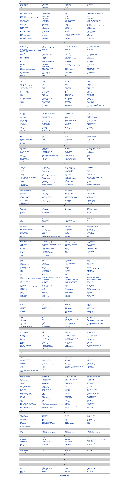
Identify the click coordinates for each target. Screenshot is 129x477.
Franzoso (89, 156)
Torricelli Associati (68, 420)
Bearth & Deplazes (69, 55)
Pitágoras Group (23, 342)
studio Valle (67, 407)
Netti (66, 305)
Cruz (21, 106)
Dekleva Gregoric (46, 116)
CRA (21, 105)
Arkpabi (21, 32)
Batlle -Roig (44, 53)
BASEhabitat (44, 51)
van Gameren (23, 439)
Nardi (88, 302)
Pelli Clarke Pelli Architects (70, 335)
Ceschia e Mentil (45, 91)
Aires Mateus (45, 18)
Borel (21, 66)
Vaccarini (22, 437)
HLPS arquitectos (46, 198)
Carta (43, 87)
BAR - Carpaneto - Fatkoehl (48, 47)
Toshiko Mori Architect (47, 422)
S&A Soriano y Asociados (25, 376)
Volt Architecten (68, 444)
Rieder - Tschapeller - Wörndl (93, 361)
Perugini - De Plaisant (46, 336)
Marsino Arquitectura (46, 268)
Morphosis (44, 292)
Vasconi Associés (23, 441)
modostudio (67, 286)
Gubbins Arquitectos (69, 184)
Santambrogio (45, 380)
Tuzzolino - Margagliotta (25, 426)
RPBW (88, 369)
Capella (66, 84)
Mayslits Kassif (90, 271)
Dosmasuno (89, 126)
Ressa (88, 360)
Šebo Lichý (89, 386)
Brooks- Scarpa (45, 71)
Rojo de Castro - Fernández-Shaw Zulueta (74, 366)
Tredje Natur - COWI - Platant (48, 423)
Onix (43, 320)
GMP (66, 175)
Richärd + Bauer (45, 361)
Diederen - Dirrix (23, 120)
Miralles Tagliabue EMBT (47, 285)
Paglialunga (44, 331)
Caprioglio (89, 84)
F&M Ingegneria (23, 148)
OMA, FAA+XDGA (23, 320)
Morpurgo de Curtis (69, 292)
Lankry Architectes (91, 244)
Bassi (88, 51)
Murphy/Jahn (67, 296)
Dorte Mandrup (45, 126)
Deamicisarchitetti (91, 114)
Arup (88, 34)
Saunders (22, 383)
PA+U (21, 331)
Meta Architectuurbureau (25, 281)
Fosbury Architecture (69, 155)
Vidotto (43, 443)
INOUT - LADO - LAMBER (48, 211)
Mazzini (21, 273)
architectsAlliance (68, 28)
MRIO (66, 293)
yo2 (65, 461)
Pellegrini (44, 335)
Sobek (66, 394)
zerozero (22, 469)
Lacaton (21, 242)
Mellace (21, 277)
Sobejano (44, 394)
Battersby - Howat (91, 53)
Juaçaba (44, 221)
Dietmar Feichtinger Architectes (71, 120)
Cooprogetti (67, 101)
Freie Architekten (23, 158)
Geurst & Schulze (68, 171)
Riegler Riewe (23, 363)
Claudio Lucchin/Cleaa (47, 97)
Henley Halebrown (46, 194)
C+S (43, 80)
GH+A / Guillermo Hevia (70, 172)
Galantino (67, 165)
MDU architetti (23, 275)
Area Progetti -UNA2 (69, 30)
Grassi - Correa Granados (70, 178)
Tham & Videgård (91, 417)
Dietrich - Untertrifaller (91, 120)
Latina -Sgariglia (68, 245)
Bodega (66, 62)
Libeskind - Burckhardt (92, 248)
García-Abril (22, 168)
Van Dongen (67, 437)
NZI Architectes (90, 312)
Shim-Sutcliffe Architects (92, 389)
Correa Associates (46, 102)
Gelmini (21, 171)
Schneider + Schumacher (70, 384)
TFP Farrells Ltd (45, 417)
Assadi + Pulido (23, 37)
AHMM (88, 16)
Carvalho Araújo (90, 87)
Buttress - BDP (23, 75)
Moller (43, 288)
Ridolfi (66, 361)
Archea (21, 28)
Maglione (22, 263)
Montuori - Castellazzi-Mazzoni (93, 289)
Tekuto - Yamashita (91, 415)
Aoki (43, 27)
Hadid (43, 190)
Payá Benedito (45, 333)
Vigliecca (66, 443)
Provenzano (22, 348)
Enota (21, 140)
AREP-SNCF (67, 31)
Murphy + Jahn (45, 296)
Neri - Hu (89, 304)
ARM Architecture (46, 32)
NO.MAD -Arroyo (23, 311)
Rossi (43, 367)
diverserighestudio (46, 123)
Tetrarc (88, 416)
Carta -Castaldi (68, 87)
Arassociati (67, 27)
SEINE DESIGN (45, 387)
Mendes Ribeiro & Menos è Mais (71, 279)
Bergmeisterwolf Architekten (26, 60)
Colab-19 (22, 99)
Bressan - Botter (90, 69)
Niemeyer (44, 308)
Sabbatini (22, 377)
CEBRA (21, 89)
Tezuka (21, 417)
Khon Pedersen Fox (69, 230)
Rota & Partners (90, 367)
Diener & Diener (45, 120)
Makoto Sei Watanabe (24, 264)
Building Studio (45, 73)
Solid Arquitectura (68, 396)
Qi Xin (21, 352)
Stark (66, 400)
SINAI (43, 390)
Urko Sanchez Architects (70, 432)
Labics (66, 241)
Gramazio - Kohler (46, 178)
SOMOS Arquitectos (91, 396)
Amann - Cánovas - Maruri (92, 21)
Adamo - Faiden (45, 16)
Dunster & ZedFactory (69, 128)
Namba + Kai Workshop (25, 302)
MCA (21, 274)
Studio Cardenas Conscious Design (49, 404)
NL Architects (90, 309)
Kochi (43, 233)
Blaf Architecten (90, 61)
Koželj (43, 235)
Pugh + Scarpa (45, 348)
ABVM (43, 14)
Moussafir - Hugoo (24, 293)
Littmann (21, 251)
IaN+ (21, 208)
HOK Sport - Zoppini (24, 200)
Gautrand (89, 168)
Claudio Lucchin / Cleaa (25, 97)
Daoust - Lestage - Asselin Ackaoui (94, 111)
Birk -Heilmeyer (68, 61)
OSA (43, 323)
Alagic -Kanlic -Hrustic (24, 20)
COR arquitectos (90, 101)
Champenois (89, 91)
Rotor (21, 369)
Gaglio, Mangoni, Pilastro (47, 165)
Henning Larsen (68, 194)
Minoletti (89, 283)
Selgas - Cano (68, 387)
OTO (21, 324)
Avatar (43, 39)
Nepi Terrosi (67, 304)
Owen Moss (67, 326)
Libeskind (67, 248)
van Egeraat (89, 437)
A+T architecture (45, 12)
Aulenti (21, 39)
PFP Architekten (45, 338)
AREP (88, 30)
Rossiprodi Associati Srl (70, 367)
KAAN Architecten (23, 226)
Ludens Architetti (68, 254)
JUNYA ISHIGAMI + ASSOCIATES (72, 221)
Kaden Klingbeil (68, 226)
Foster (88, 155)
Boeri (88, 62)
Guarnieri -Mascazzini (47, 184)
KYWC (88, 236)
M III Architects (23, 260)
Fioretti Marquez (90, 152)
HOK (88, 198)
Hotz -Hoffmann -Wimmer (25, 203)
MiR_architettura (23, 285)
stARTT (21, 401)
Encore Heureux (90, 139)
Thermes (44, 419)
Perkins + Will (22, 336)
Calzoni (88, 81)
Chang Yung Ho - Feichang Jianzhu (27, 92)
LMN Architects (90, 251)
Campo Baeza (68, 82)
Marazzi (44, 267)
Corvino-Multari (90, 102)
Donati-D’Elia (22, 126)
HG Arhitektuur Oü (91, 197)
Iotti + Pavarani (45, 212)
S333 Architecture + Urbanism (71, 376)
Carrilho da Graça (91, 85)
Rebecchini (22, 360)
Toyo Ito (66, 422)
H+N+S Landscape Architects (26, 190)
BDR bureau (44, 55)
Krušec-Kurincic (90, 235)
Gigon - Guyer (68, 174)
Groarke (89, 181)
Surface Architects (91, 408)
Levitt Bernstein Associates (93, 247)
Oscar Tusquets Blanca (70, 323)
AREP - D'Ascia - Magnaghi (25, 31)
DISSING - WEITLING (24, 123)
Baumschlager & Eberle (47, 54)
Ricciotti (21, 361)
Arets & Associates (91, 31)
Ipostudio (89, 212)
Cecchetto (44, 89)
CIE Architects (68, 94)
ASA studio (44, 35)
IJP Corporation (23, 209)
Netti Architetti (90, 305)
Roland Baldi (89, 366)
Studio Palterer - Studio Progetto (71, 406)
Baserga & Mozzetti (69, 51)
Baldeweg (44, 46)
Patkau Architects (91, 332)
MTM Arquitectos (90, 293)
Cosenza (22, 104)
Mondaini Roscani (23, 289)
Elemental (67, 137)
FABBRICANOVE (46, 148)
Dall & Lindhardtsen (46, 111)
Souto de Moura (45, 397)
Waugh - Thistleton (24, 450)
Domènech (67, 124)
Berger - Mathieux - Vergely (70, 58)
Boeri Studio (22, 64)
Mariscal (89, 267)
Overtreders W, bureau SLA (26, 326)
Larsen (21, 245)
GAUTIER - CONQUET (70, 168)
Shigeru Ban (67, 389)
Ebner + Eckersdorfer (46, 135)
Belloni (88, 57)
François (66, 156)
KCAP (88, 227)
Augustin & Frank (91, 38)
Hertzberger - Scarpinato (25, 196)
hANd (88, 190)
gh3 (88, 172)
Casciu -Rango (68, 88)
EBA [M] (21, 135)
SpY (88, 399)
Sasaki (21, 382)
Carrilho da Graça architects (26, 87)
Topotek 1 (22, 420)
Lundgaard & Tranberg (92, 254)
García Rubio (90, 167)
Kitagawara (89, 232)
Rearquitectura (90, 359)
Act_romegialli (90, 14)
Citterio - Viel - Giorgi (69, 95)
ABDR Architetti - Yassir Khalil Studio (94, 13)
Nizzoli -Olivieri (68, 309)
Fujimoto (44, 159)
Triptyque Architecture (69, 423)
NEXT (66, 307)
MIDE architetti (45, 282)
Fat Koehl (22, 149)
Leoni (66, 247)
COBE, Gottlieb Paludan (47, 98)
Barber (66, 47)
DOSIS (66, 126)
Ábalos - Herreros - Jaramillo (26, 13)
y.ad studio (82, 457)
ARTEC (43, 34)
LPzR (88, 252)
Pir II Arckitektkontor (46, 340)
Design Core (67, 117)
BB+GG (66, 54)
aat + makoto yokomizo (92, 12)
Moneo (43, 289)
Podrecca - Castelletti (46, 343)
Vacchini (44, 437)
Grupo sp (89, 182)
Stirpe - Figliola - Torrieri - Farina (26, 403)
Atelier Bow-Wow (68, 37)
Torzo (21, 422)
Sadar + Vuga (45, 377)
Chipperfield (89, 92)
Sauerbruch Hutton (69, 382)
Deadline (66, 114)
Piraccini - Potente (68, 340)
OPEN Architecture (24, 322)
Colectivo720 (45, 99)
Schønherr (89, 384)
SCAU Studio (90, 383)
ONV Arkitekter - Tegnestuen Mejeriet (95, 320)
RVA (66, 370)
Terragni (44, 416)
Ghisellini (22, 174)
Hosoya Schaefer (68, 201)
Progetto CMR (23, 346)
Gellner (88, 170)
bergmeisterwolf (90, 58)
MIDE (21, 282)
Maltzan (66, 264)
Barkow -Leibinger (23, 49)
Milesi (21, 283)
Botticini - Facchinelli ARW (47, 68)
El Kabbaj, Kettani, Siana (25, 137)
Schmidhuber (45, 384)
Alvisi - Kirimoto (68, 21)
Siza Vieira (67, 392)
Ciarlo (43, 94)
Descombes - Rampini (47, 117)
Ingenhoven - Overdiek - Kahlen (26, 211)
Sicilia (21, 390)
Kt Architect (22, 236)
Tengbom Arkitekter (24, 416)
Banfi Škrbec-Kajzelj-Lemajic (93, 46)
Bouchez (66, 68)
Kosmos (21, 235)
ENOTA (43, 140)
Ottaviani (44, 324)
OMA (88, 319)
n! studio (44, 298)
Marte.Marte (67, 268)
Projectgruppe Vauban (69, 346)
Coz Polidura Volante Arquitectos (94, 104)
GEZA (88, 171)
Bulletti (66, 73)
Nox (43, 312)
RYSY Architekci (90, 370)
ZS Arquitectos (90, 471)
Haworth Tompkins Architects (93, 191)
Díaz (66, 118)
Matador (21, 271)
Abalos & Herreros (46, 13)
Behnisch (44, 57)
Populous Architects (46, 345)
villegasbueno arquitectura (92, 443)
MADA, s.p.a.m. (68, 261)
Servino (88, 387)
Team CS (67, 415)
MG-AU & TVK (90, 281)
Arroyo (21, 34)
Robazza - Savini (90, 363)
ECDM (66, 135)
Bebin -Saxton (90, 55)
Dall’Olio (66, 111)
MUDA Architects (23, 295)
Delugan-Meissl (23, 117)
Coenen (88, 98)
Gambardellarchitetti (69, 167)
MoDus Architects (23, 288)
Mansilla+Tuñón (90, 266)
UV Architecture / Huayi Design (93, 432)
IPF (65, 212)
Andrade (89, 24)
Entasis (66, 140)
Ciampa (21, 94)
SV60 (21, 410)
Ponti (88, 343)
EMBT (43, 139)
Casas (43, 88)
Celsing (66, 89)
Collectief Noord (68, 99)
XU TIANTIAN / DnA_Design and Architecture (59, 457)
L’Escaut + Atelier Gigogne (25, 241)
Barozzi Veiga (45, 49)
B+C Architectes (45, 44)
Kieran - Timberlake (91, 230)
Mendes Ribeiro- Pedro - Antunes (94, 279)
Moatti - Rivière (45, 286)
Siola (88, 390)
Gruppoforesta (23, 184)
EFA (43, 136)
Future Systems (23, 161)
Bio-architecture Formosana (48, 61)
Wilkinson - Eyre (23, 452)
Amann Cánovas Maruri (25, 23)
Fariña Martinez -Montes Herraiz (94, 148)
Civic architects (90, 95)
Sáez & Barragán (68, 377)
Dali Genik (22, 111)
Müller (43, 295)
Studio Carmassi (68, 404)
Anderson (67, 24)
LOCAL (21, 252)
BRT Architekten (90, 71)
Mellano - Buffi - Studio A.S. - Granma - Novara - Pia (53, 277)
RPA (66, 369)
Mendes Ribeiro (45, 279)
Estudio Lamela (45, 142)
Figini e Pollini (67, 152)
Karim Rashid (45, 227)
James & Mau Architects (47, 218)
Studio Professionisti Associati (26, 407)
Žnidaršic (44, 471)
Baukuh (21, 54)
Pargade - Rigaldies (24, 332)
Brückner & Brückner (24, 72)
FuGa (88, 158)
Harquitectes (67, 191)
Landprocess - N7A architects (71, 244)
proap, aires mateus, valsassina (94, 345)
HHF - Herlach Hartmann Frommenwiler (28, 198)
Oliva (43, 319)
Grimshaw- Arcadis (69, 181)
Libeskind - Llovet (23, 249)
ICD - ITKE (67, 208)
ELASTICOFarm (45, 137)
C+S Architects (68, 80)
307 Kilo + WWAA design (25, 5)
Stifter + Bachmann (91, 401)
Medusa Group (90, 275)
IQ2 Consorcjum (23, 213)
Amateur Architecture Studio (71, 23)
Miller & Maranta (45, 283)
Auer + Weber (68, 38)
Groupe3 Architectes (24, 182)
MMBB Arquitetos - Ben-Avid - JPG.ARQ (28, 286)
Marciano (67, 267)
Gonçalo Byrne (68, 177)
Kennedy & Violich (46, 230)
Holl (43, 200)
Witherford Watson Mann (92, 452)
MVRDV (89, 296)
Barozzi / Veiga (68, 49)
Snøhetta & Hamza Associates (93, 393)
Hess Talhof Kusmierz (47, 197)
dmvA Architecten (68, 123)
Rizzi (66, 363)
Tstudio (66, 425)
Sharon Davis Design (46, 389)
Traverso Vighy (23, 423)
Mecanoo (67, 275)
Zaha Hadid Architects (69, 466)
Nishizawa (44, 309)
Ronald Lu (22, 367)
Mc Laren (89, 273)
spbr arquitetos (23, 399)
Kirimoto (66, 232)
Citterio (21, 95)
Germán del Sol (45, 171)
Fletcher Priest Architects (25, 154)
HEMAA (21, 194)
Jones (88, 220)
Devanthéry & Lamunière (92, 117)
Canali (88, 82)
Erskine (88, 140)
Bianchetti (89, 60)
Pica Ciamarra (23, 339)
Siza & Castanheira (46, 392)
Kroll (66, 235)
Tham (66, 417)
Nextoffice (89, 307)
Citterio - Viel (45, 4)
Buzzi (43, 75)
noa (43, 311)
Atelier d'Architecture (91, 37)
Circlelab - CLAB (90, 94)
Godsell (43, 177)
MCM (66, 274)
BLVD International (46, 62)
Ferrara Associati (68, 151)
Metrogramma (45, 281)
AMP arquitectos (45, 24)
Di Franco (44, 118)
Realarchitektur (68, 359)
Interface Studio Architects (92, 211)
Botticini (21, 68)
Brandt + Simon (45, 69)
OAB (43, 317)
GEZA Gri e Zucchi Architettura (48, 172)
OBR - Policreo (90, 317)
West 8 (43, 450)
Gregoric (44, 180)
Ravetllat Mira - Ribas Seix (25, 359)
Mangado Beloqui (45, 266)
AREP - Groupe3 (45, 31)
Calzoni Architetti (23, 82)
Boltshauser (67, 64)
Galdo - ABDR (90, 165)
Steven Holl (67, 401)
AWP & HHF (67, 39)
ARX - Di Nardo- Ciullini (25, 35)
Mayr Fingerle (68, 271)
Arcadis (88, 27)
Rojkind (43, 366)
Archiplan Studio (45, 28)
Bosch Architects (45, 66)
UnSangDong (90, 431)
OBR (66, 317)
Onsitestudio (67, 320)
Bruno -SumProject (46, 72)
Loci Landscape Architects (47, 252)
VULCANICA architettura (25, 445)
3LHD (88, 5)
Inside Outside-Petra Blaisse (71, 211)
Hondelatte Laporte (91, 200)
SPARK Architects (68, 397)
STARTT (89, 400)
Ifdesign (88, 208)
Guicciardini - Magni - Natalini (93, 184)
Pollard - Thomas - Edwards (71, 343)
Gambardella (22, 167)
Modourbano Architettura (92, 286)
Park (43, 332)
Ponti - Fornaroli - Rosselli (25, 345)
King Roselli (44, 232)
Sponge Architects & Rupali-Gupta (72, 399)
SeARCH (67, 386)
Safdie (88, 377)
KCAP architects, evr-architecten (27, 229)
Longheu (66, 252)
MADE (88, 261)
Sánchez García (90, 379)
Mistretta (66, 285)
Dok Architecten (23, 124)
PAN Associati (68, 331)
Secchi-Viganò (23, 387)
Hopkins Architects (46, 201)
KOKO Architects (90, 233)
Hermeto (89, 194)
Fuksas (88, 159)
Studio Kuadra (23, 406)
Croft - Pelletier (45, 105)
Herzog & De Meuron (69, 196)
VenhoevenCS (23, 443)
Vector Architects (68, 441)
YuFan (88, 461)
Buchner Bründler (23, 73)
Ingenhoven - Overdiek (92, 209)
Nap (43, 302)
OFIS (21, 319)
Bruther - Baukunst (69, 72)
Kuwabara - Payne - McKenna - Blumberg (51, 236)
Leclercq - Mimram (24, 247)
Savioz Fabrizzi (45, 383)
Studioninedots (45, 408)
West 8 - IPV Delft (68, 450)
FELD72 (44, 149)
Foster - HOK (23, 156)
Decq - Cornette (23, 116)
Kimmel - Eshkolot (23, 232)
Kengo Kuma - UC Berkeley (26, 230)
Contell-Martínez (90, 99)
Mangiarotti (67, 266)
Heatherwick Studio (91, 193)
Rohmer (21, 366)
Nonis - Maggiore (68, 311)
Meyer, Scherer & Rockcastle (71, 281)
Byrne (66, 75)
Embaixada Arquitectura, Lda (26, 139)
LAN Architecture (90, 242)
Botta (88, 66)
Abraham (22, 14)
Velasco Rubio (90, 441)
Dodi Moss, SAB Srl (91, 123)
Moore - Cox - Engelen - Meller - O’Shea (50, 291)
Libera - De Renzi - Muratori (48, 248)
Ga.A (21, 165)
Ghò (43, 174)
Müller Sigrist (67, 295)
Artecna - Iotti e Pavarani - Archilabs (72, 34)
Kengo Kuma (90, 229)
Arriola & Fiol (89, 32)
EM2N (88, 137)
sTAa (21, 400)
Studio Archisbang (91, 403)
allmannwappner (23, 21)
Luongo (21, 255)
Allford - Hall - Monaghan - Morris (94, 20)
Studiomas (22, 408)
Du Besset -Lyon (90, 127)
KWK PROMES (68, 236)
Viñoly (21, 444)
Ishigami (44, 213)
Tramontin (89, 422)
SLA (43, 393)
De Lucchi (89, 113)
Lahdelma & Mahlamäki (47, 242)
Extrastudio (22, 143)
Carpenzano (67, 85)
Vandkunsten (67, 439)
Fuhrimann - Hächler (24, 159)
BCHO (21, 55)
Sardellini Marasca (91, 380)
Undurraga (67, 431)
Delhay (66, 116)
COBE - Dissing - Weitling (25, 98)
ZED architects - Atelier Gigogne (94, 468)
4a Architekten (45, 7)
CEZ (66, 91)
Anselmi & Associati (24, 27)
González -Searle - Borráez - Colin (94, 177)
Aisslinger (67, 18)
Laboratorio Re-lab (91, 241)
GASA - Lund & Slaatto (47, 168)
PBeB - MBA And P (69, 333)
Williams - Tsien (45, 452)
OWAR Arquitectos (46, 326)
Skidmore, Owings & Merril (25, 393)
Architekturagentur (24, 30)
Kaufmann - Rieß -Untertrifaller (71, 227)
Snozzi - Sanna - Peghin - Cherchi (27, 394)
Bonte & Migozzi (90, 64)
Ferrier (21, 152)
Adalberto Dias (23, 16)
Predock (66, 345)
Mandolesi (22, 266)
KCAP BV (44, 229)
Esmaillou (22, 142)
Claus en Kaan (68, 97)
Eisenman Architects (91, 136)
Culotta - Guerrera (91, 106)
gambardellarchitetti (46, 167)
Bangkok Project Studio (25, 47)
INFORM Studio (68, 209)
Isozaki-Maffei (90, 213)
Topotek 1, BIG (45, 420)
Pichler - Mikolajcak (69, 339)
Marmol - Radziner (24, 268)
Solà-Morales (22, 396)
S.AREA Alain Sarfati (46, 376)
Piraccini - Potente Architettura (93, 340)
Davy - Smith (22, 113)
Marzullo (21, 270)
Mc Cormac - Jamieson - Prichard (72, 273)
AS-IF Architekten (68, 35)
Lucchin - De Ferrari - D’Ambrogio (27, 254)
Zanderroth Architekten (47, 468)
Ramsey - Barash (68, 357)
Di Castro (22, 118)
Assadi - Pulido (90, 35)
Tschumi (21, 425)
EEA (21, 136)
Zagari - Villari (45, 466)
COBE (88, 97)
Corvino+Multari (68, 102)
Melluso (66, 277)
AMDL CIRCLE (90, 23)
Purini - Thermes (68, 348)
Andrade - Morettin (24, 25)
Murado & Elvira (90, 295)
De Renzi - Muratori (46, 114)
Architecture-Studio (91, 28)
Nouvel (21, 312)
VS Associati (89, 444)
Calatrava (44, 81)
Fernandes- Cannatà (24, 151)
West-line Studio (90, 450)
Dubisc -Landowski (24, 128)
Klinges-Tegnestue (24, 233)
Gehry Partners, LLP (69, 170)
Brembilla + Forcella (69, 69)
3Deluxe (44, 5)
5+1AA (66, 7)
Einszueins (67, 136)
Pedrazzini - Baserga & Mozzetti (94, 333)
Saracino (66, 380)
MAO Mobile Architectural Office (26, 267)
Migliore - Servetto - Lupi (70, 282)
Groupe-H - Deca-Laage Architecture (50, 182)
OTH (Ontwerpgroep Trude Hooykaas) (95, 323)
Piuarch (43, 342)
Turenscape (89, 425)
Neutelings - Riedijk (46, 307)
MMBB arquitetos (90, 285)
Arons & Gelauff (68, 32)
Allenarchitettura (45, 20)
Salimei (21, 379)
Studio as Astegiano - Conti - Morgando (28, 404)
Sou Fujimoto (22, 397)
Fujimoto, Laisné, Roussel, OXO (71, 159)
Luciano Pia (44, 254)
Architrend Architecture (47, 30)
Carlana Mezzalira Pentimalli (26, 85)
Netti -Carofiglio (23, 307)
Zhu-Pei (66, 469)
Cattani (88, 88)
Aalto (66, 12)
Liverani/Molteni (45, 251)
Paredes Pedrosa (91, 331)
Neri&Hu (21, 305)
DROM (66, 127)
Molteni (88, 288)
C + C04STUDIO (23, 80)
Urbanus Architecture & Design (48, 432)
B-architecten (90, 47)
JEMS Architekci (90, 218)
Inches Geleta (45, 209)
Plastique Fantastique (69, 342)
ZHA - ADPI (44, 469)
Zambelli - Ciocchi (91, 466)
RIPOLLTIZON (45, 363)
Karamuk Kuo (23, 227)
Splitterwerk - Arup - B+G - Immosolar (50, 399)
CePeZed (89, 89)
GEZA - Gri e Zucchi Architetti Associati (28, 172)
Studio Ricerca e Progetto (47, 407)
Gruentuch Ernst (68, 182)
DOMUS (89, 124)
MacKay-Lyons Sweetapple (25, 261)
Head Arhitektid (23, 193)
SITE (21, 392)
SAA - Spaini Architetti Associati (93, 376)
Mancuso (89, 264)
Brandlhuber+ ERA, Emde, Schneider (27, 69)
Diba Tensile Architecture (92, 118)
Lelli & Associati (45, 247)
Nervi (43, 305)
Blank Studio (22, 62)
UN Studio (44, 431)
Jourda (21, 221)
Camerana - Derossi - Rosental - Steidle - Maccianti (53, 82)
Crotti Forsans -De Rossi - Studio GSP (95, 105)
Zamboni (21, 468)
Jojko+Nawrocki (68, 220)
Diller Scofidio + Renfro (47, 121)
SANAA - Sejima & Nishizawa (71, 379)
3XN (21, 7)
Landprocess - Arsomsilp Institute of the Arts (51, 244)
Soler (43, 396)
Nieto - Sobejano (68, 308)
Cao (43, 84)
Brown (66, 71)
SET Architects (23, 389)
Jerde (21, 220)
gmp (88, 175)
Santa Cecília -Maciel (24, 380)
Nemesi (43, 304)
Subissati (67, 408)
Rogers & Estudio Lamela (47, 364)
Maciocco (89, 260)
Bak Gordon (89, 44)
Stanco (43, 400)
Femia (66, 149)
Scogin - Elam (45, 386)
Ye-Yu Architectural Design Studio (49, 461)
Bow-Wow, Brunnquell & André (93, 68)
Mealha (43, 275)
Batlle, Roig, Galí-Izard (69, 53)
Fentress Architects (91, 149)
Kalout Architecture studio (92, 226)
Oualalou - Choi (68, 324)
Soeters (88, 394)
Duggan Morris (45, 128)
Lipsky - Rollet (68, 249)
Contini (21, 101)
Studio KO (89, 404)
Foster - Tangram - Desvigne (48, 156)
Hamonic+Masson (68, 190)
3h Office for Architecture (70, 5)
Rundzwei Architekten (46, 370)
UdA (21, 431)
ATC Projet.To (45, 37)
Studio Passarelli (90, 406)
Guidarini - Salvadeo (24, 185)
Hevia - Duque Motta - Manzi (71, 197)
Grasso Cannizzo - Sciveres (26, 180)
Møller (66, 288)
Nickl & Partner (23, 308)
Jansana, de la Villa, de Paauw (71, 218)
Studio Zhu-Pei (90, 407)
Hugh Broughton (90, 203)
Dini (65, 121)
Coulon (66, 104)
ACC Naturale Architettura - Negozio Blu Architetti (75, 14)
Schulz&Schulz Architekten (25, 386)
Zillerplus (89, 469)
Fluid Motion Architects (47, 154)
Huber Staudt (67, 203)
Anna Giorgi (67, 25)
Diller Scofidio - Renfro (24, 121)
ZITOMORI (22, 471)
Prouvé (88, 346)
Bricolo (21, 71)
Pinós (21, 340)
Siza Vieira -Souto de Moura (93, 392)
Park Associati (68, 332)
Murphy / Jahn (23, 296)
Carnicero (44, 85)
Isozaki (66, 213)
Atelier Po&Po (45, 38)
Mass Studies (67, 270)
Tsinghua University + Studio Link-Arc (50, 425)
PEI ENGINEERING (24, 335)
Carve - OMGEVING (24, 88)
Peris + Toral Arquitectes (92, 335)
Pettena (21, 338)
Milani (88, 282)
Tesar (66, 416)
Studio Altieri (67, 403)
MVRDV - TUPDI (23, 298)
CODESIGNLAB (68, 98)
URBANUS (22, 432)
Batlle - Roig (22, 53)
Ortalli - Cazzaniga (91, 322)
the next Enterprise (24, 419)
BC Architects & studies (92, 54)
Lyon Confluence (45, 255)
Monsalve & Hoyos (69, 289)
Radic (43, 357)
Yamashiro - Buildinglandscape (26, 461)
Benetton (44, 58)
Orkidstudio (67, 322)
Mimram (66, 283)
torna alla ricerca (98, 1)
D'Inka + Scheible (91, 121)
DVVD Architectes (46, 130)
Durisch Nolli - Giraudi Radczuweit (94, 128)
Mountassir (89, 292)
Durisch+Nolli (22, 130)
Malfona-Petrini (45, 264)
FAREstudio (67, 148)
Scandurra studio (68, 383)
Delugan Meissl (90, 116)
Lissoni (88, 249)
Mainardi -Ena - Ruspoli (70, 263)
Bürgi (88, 73)
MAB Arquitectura (68, 260)
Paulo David (22, 333)
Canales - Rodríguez (24, 4)
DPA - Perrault (45, 127)
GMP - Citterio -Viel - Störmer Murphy (28, 177)
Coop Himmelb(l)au (46, 101)
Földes (88, 154)
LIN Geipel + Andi (45, 249)
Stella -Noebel (45, 401)
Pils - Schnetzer (90, 339)
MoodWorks (22, 291)
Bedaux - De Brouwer (24, 57)
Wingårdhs (67, 452)
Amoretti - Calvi (23, 24)
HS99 (43, 203)
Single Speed (67, 390)
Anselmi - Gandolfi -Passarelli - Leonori (95, 25)
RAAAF (21, 357)
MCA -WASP (45, 274)
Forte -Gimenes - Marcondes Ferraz (50, 155)
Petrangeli (67, 336)
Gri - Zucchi (89, 180)
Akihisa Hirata (90, 18)
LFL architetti (22, 248)
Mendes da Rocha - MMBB (93, 277)
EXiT (88, 142)
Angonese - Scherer (46, 25)
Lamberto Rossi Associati (70, 242)
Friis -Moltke (44, 158)
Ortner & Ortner (23, 323)
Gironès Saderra (23, 175)
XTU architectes (23, 457)
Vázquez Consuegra (46, 441)
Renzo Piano (67, 360)
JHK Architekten (45, 220)
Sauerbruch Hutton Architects (93, 382)
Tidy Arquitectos (90, 419)
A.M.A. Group (23, 12)
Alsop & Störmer (45, 21)
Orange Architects (46, 322)
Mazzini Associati (45, 273)
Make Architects (90, 263)
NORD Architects (91, 311)
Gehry (43, 170)
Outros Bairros (90, 324)
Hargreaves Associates (47, 191)
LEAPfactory (89, 245)
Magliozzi (44, 263)
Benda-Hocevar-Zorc (24, 58)
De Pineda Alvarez (24, 114)
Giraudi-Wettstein (91, 174)
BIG (20, 61)
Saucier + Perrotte (46, 382)
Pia (87, 338)
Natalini (21, 304)
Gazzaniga (22, 170)
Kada (43, 226)
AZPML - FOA (90, 39)
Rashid (88, 357)
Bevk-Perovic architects (70, 60)
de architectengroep (69, 113)
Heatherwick (45, 193)
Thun (66, 419)
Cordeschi (22, 102)
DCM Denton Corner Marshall (48, 113)
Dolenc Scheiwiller (46, 124)
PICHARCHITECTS (46, 339)
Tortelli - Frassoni (91, 420)
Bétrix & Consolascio (46, 60)
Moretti (21, 292)
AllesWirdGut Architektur (70, 20)
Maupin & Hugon (45, 271)
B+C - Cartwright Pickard (25, 44)
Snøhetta (67, 393)
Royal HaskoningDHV (47, 369)
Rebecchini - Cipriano (46, 360)
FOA (66, 154)
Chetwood (67, 92)
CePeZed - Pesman (24, 91)
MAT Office (89, 270)
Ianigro (43, 208)
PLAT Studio (89, 342)
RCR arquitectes (45, 359)
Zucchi (21, 472)
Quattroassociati (68, 352)
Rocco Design (23, 364)
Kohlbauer (67, 233)
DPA (21, 127)
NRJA (66, 312)
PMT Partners (23, 343)
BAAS (66, 44)
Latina (43, 245)
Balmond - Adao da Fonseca (71, 46)
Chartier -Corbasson (46, 92)
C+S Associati (90, 80)
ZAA (21, 466)
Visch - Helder (45, 444)
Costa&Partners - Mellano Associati (49, 104)
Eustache (67, 142)
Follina (21, 155)
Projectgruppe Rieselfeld (47, 346)
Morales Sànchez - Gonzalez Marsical (73, 291)
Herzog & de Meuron (46, 196)
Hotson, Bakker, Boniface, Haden (94, 201)
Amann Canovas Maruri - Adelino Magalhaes (51, 23)
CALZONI (67, 81)
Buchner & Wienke (91, 72)
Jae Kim (21, 218)
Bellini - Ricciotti (68, 57)
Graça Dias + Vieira (24, 178)
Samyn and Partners (46, 379)
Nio (20, 309)
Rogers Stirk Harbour (69, 364)
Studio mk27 (44, 406)
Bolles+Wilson (45, 64)
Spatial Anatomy (90, 397)
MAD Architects (45, 261)
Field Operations (45, 152)
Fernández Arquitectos (47, 151)
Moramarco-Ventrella (91, 291)
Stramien (44, 403)
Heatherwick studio (69, 193)
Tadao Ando (22, 415)
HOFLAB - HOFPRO (69, 198)
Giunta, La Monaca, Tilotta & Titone (49, 175)
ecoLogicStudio (90, 135)
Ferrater (89, 151)
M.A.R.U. (44, 260)
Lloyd (66, 251)
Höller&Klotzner (68, 200)
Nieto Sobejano (90, 308)
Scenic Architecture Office (25, 384)
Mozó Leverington (46, 293)
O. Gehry (22, 317)
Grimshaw (44, 181)
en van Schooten (68, 139)
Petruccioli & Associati (91, 336)
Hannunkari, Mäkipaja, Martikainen (27, 191)
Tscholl (88, 423)
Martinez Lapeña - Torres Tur (93, 268)
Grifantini (22, 181)
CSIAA (43, 106)
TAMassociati (45, 415)
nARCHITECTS (68, 302)
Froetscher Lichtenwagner (70, 158)
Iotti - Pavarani (23, 212)
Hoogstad (22, 201)
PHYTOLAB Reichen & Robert (71, 338)
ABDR (66, 13)
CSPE (66, 106)
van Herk (44, 439)
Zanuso (66, 468)
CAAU (21, 81)
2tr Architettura (90, 4)
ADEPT (66, 16)
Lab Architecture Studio (47, 241)
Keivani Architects (68, 229)
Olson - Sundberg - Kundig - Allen (72, 319)
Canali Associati (23, 84)
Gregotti (66, 180)
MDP (88, 274)
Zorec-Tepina (67, 471)
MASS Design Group (46, 270)
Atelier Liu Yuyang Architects (26, 38)
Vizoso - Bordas (68, 4)
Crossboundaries (68, 105)
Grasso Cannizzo (91, 178)
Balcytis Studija (23, 46)
